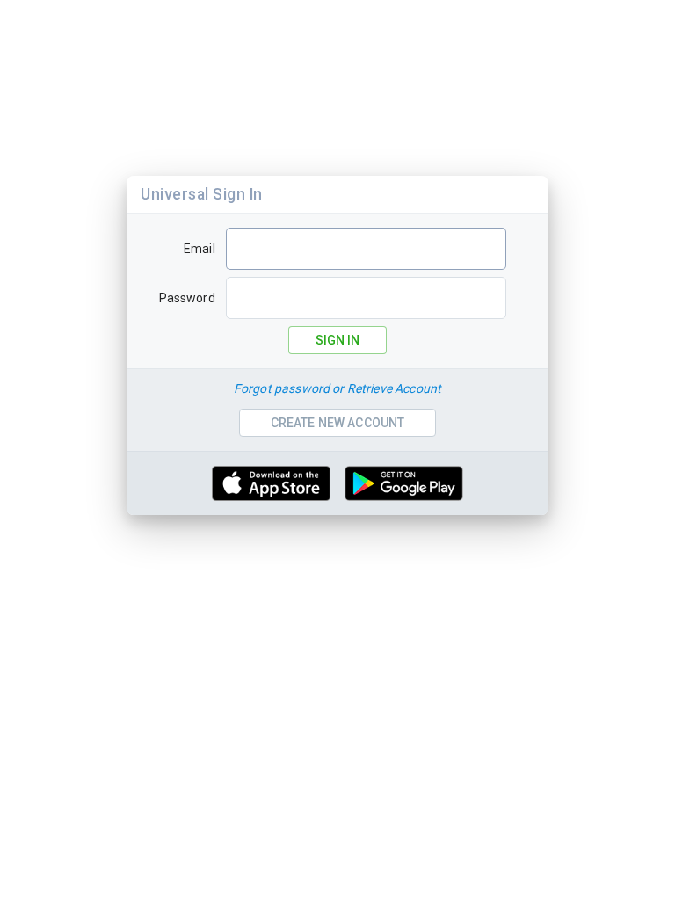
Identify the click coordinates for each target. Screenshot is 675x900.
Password (187, 298)
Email (199, 249)
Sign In (337, 340)
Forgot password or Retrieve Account (337, 388)
